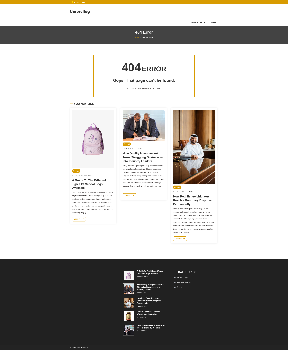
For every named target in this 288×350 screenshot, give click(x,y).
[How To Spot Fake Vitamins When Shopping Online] (128, 316)
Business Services (184, 282)
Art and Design (182, 277)
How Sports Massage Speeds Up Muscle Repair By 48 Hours (151, 326)
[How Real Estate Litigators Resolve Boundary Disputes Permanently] (128, 302)
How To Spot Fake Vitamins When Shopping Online (148, 313)
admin (90, 175)
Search (213, 22)
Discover (78, 219)
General (76, 171)
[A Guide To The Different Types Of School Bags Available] (128, 275)
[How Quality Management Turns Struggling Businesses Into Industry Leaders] (128, 289)
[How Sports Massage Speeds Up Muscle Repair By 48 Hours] (128, 330)
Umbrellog (80, 12)
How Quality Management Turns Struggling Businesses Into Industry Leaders (143, 157)
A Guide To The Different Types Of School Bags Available (89, 184)
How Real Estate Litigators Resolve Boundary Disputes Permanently (192, 200)
